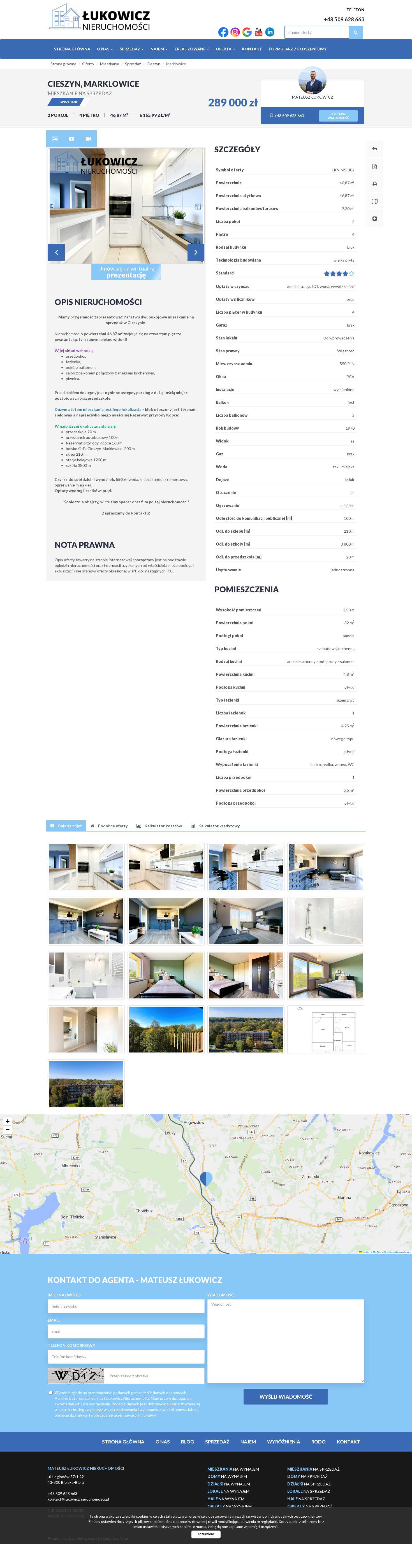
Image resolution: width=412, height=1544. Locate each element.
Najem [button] (158, 48)
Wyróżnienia (283, 1442)
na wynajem (233, 1469)
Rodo (318, 1442)
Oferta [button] (224, 48)
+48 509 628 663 (344, 19)
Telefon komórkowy (71, 1345)
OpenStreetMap (391, 1252)
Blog (187, 1442)
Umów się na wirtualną (126, 272)
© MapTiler (376, 1252)
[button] (206, 1176)
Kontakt (252, 48)
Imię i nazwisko (64, 1295)
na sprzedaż (313, 1469)
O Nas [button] (103, 48)
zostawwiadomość (338, 116)
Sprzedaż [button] (130, 48)
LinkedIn (270, 32)
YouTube (259, 32)
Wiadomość (220, 1295)
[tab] (54, 138)
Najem (248, 1442)
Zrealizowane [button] (190, 48)
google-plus (247, 32)
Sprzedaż (217, 1442)
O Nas (163, 1442)
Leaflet (365, 1252)
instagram (235, 32)
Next (196, 252)
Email (53, 1320)
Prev (56, 252)
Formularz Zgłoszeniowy (298, 48)
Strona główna (72, 48)
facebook (223, 32)
